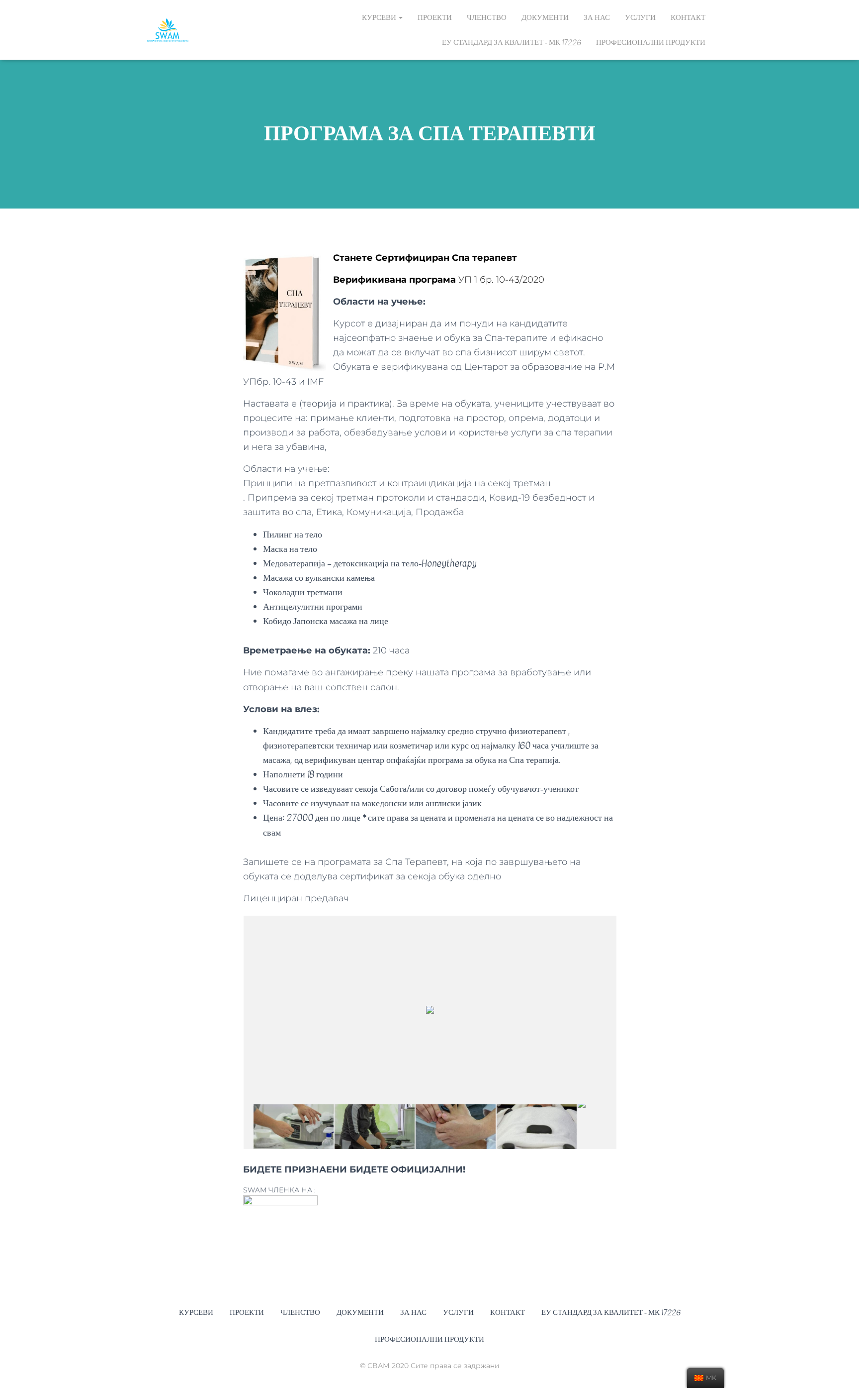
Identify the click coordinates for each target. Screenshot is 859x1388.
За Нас (597, 17)
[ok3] (537, 1126)
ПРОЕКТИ (435, 17)
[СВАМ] (168, 29)
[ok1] (294, 1126)
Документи (545, 17)
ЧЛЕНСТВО (487, 17)
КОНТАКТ (688, 17)
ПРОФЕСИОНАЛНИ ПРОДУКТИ (650, 42)
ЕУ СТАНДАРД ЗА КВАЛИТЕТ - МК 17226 (511, 42)
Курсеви (380, 17)
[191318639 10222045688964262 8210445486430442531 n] (375, 1126)
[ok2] (456, 1126)
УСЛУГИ (640, 17)
